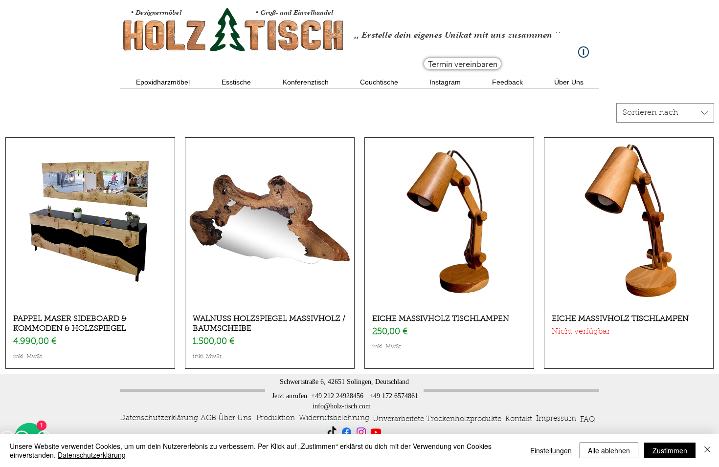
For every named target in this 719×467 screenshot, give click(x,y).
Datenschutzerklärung (92, 455)
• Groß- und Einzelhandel (295, 12)
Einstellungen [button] (551, 450)
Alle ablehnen (609, 450)
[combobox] (665, 113)
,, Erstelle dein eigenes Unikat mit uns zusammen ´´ (457, 35)
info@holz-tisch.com (342, 406)
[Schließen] (707, 450)
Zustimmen (669, 450)
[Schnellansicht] (90, 222)
